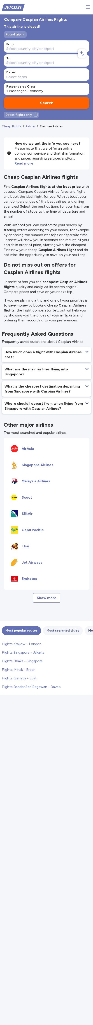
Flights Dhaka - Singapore (22, 661)
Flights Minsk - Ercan (18, 669)
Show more (46, 598)
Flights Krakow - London (22, 644)
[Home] (13, 7)
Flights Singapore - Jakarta (23, 652)
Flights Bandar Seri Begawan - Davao (31, 687)
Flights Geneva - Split (19, 678)
